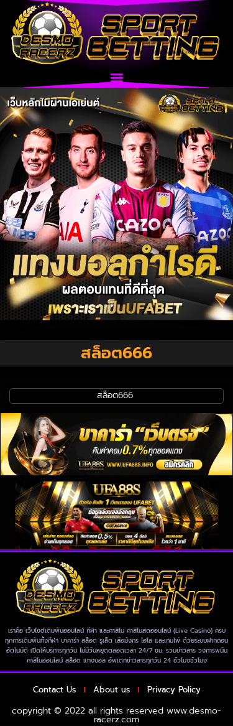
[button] (116, 77)
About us (111, 690)
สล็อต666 (116, 395)
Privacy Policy (174, 690)
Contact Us (54, 690)
